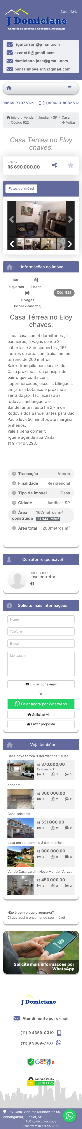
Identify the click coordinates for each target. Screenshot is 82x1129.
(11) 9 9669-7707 (37, 1043)
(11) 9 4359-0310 (37, 1033)
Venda (29, 117)
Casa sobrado (18, 814)
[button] (12, 219)
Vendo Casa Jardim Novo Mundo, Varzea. (40, 871)
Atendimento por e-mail (45, 1018)
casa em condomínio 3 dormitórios (35, 843)
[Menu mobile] (9, 88)
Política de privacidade (41, 1121)
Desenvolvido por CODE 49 (41, 1125)
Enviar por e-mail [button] (43, 684)
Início (14, 117)
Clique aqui (16, 917)
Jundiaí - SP (47, 117)
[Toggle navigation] (69, 88)
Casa (66, 117)
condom (13, 785)
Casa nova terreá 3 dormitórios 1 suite (37, 756)
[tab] (21, 188)
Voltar (70, 122)
